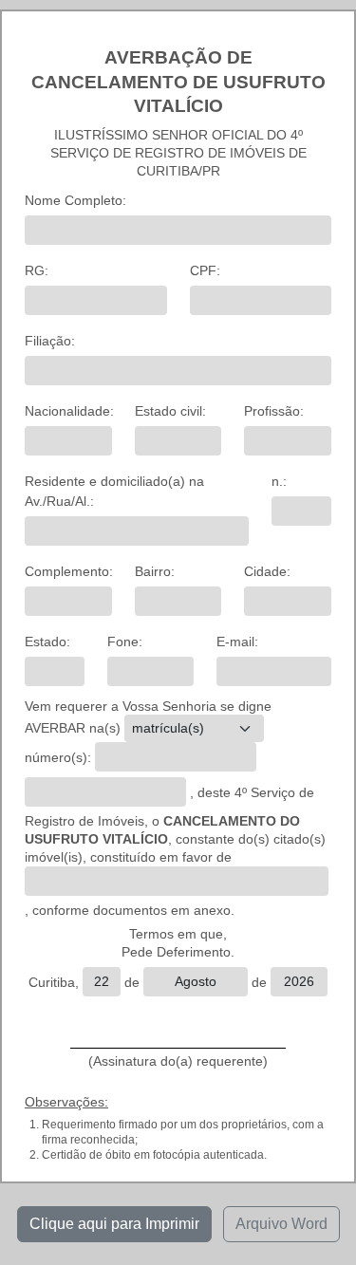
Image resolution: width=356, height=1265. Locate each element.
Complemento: (69, 571)
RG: (36, 270)
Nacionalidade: (69, 411)
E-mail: (237, 641)
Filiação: (50, 340)
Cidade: (267, 571)
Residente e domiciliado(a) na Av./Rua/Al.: (114, 491)
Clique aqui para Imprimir (114, 1224)
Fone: (124, 641)
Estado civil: (170, 411)
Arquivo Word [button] (281, 1224)
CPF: (205, 270)
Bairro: (155, 571)
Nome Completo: (75, 200)
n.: (279, 481)
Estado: (47, 641)
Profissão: (274, 411)
